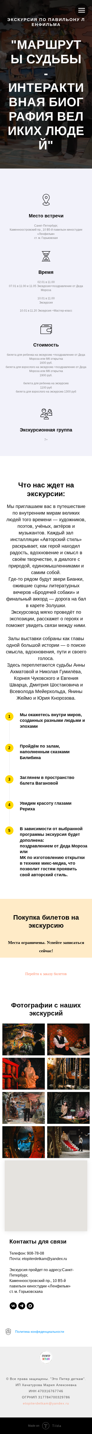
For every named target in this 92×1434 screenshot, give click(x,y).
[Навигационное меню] (81, 10)
